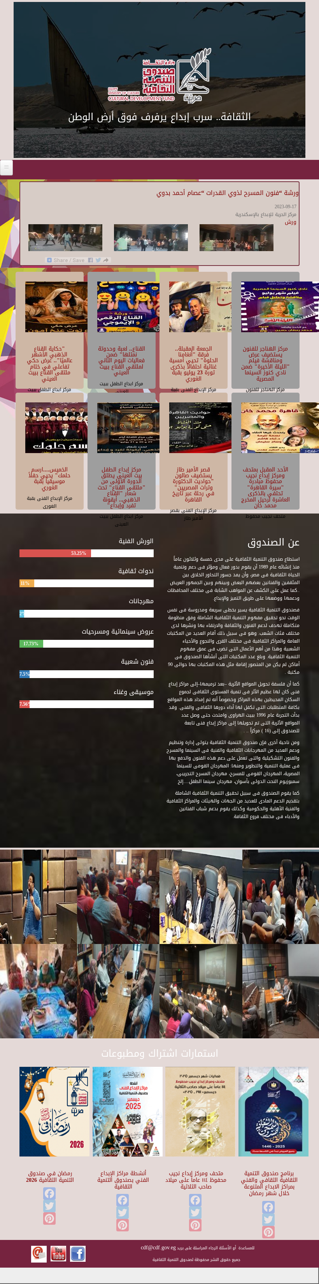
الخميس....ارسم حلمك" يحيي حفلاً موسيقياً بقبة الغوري (49, 478)
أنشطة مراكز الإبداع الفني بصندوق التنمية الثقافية (123, 1180)
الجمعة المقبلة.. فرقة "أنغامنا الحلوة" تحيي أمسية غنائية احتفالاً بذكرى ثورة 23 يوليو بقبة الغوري (193, 364)
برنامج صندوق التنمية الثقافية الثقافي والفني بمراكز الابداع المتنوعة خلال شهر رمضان (268, 1183)
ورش (290, 222)
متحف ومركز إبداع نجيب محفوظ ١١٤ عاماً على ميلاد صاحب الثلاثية (195, 1180)
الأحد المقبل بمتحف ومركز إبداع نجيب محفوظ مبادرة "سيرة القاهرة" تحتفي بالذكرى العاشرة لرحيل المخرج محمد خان (265, 487)
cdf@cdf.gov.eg (158, 1247)
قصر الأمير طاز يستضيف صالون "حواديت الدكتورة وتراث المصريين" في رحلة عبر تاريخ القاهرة (193, 484)
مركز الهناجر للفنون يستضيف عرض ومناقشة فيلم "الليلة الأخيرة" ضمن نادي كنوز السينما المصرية (265, 364)
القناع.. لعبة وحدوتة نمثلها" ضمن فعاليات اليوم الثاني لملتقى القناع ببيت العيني (121, 361)
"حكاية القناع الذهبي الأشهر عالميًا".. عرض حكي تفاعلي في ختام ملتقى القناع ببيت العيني (49, 364)
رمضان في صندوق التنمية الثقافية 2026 (50, 1176)
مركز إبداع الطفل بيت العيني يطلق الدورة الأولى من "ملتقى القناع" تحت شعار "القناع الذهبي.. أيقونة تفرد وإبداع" (121, 487)
